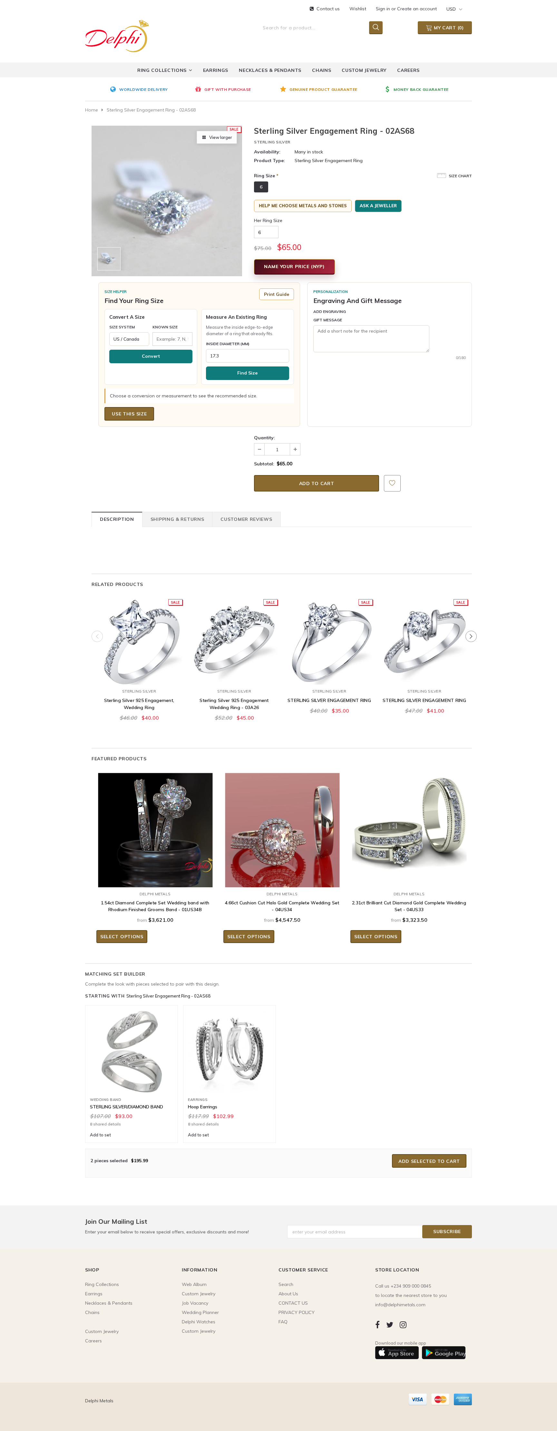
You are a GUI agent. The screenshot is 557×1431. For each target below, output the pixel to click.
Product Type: (269, 160)
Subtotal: (264, 464)
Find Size (247, 373)
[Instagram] (403, 1324)
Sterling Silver (272, 142)
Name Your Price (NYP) (294, 266)
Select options (121, 936)
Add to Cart (139, 678)
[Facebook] (377, 1324)
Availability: (267, 152)
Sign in (383, 9)
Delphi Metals (155, 893)
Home (91, 110)
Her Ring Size (268, 220)
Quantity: (264, 438)
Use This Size (129, 414)
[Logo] (117, 34)
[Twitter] (389, 1324)
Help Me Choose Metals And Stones (303, 205)
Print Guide (276, 294)
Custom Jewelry (198, 1331)
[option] (150, 90)
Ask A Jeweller (378, 205)
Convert (151, 356)
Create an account (417, 9)
